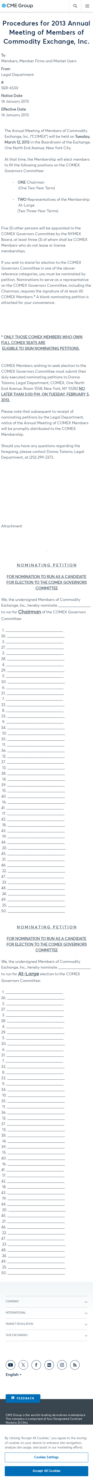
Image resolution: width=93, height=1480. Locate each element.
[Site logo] (17, 6)
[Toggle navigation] (87, 6)
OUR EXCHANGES (17, 1335)
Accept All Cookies (46, 1471)
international (16, 1312)
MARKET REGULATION (19, 1324)
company (12, 1301)
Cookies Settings (46, 1457)
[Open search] (75, 6)
